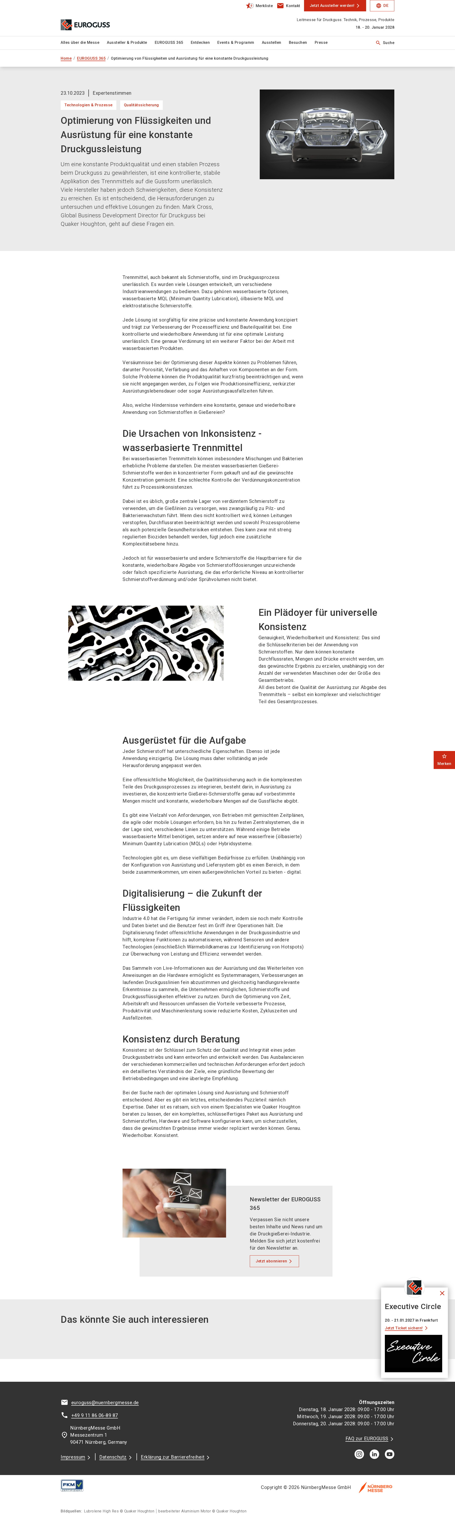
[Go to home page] (99, 18)
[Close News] (414, 1287)
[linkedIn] (374, 1454)
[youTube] (389, 1454)
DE (382, 6)
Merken (444, 759)
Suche (385, 43)
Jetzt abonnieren (271, 1261)
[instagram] (359, 1454)
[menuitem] (84, 43)
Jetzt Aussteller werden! (332, 5)
